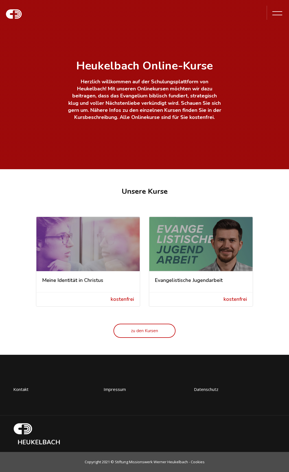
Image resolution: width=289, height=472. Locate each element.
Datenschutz (206, 389)
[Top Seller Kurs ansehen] (88, 244)
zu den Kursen (144, 331)
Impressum (115, 389)
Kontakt (21, 389)
